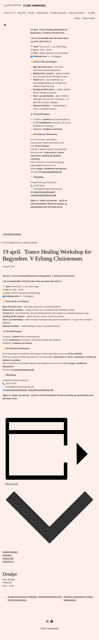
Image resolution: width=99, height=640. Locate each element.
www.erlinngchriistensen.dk (43, 195)
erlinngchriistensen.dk (52, 172)
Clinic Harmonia (34, 5)
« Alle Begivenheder (12, 234)
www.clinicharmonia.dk (44, 192)
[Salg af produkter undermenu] (85, 13)
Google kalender (10, 552)
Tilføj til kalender (11, 484)
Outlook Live (8, 561)
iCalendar (7, 555)
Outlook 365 (8, 558)
